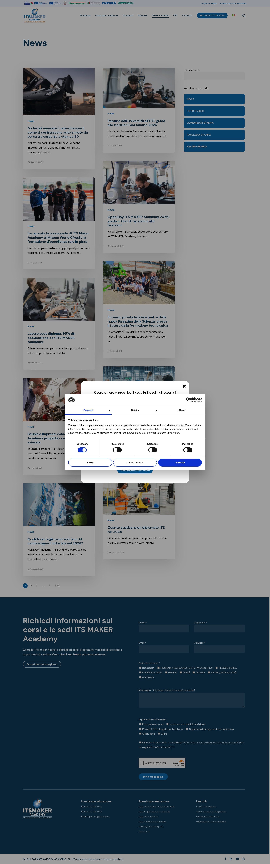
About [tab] (181, 410)
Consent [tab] (88, 410)
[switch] (114, 449)
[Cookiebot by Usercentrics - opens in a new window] (188, 399)
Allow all (180, 462)
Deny (90, 462)
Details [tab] (135, 410)
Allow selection (135, 462)
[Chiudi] (184, 386)
